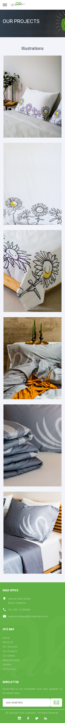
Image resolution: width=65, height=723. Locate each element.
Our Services (10, 646)
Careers (7, 664)
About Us (8, 642)
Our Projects (10, 651)
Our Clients (9, 655)
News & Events (11, 660)
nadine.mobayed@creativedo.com (28, 616)
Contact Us (9, 669)
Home (6, 637)
